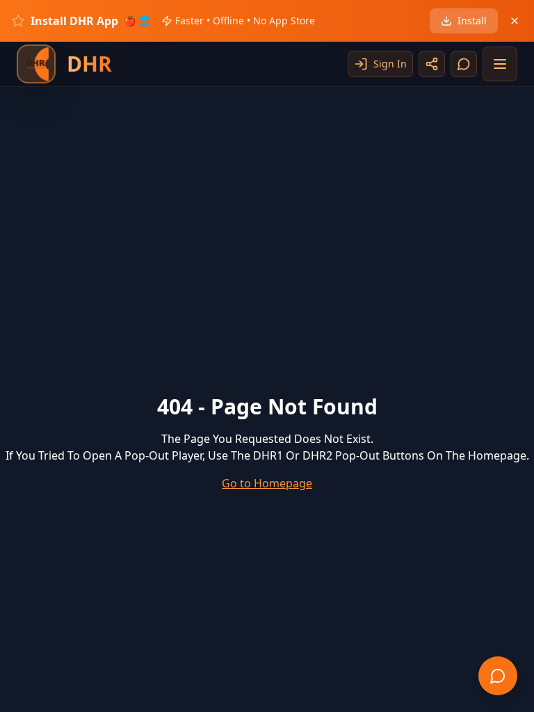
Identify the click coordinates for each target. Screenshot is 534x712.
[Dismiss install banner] (514, 21)
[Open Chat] (464, 64)
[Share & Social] (432, 64)
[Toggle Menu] (500, 64)
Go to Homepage (267, 483)
